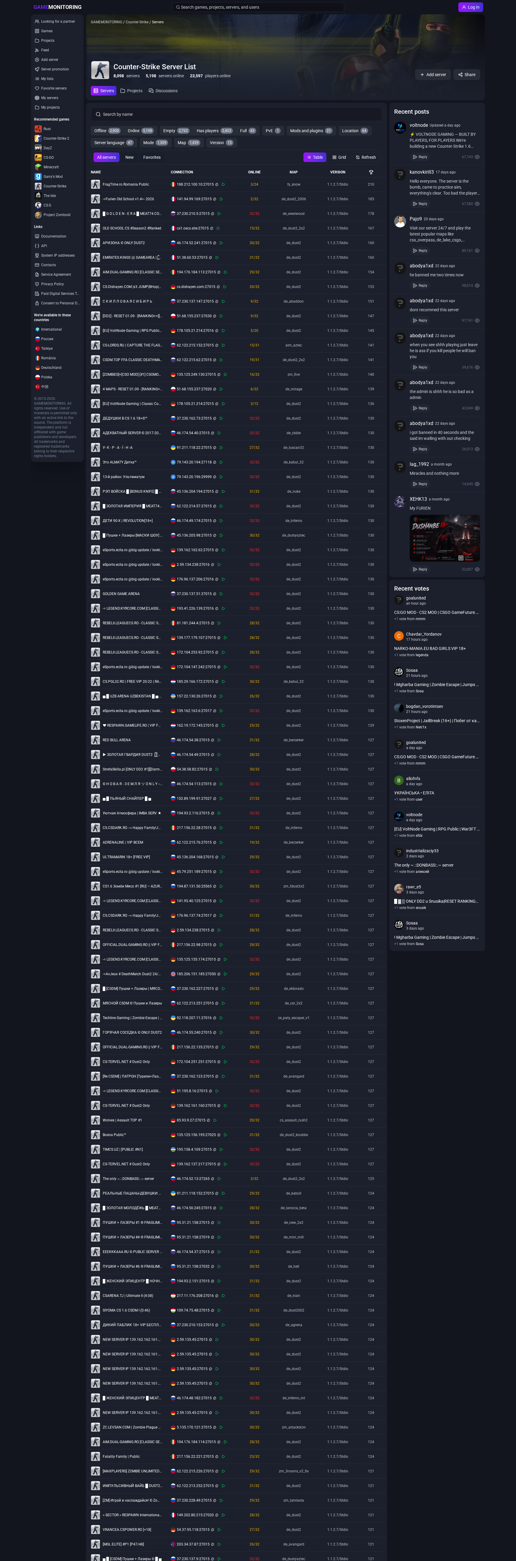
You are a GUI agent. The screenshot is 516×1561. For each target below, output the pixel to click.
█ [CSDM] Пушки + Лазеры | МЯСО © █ (132, 989)
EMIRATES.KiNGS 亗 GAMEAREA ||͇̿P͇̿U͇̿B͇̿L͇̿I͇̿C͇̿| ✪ (132, 257)
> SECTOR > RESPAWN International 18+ (132, 1515)
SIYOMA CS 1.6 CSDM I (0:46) (126, 1310)
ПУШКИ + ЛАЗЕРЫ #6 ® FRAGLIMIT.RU (132, 1266)
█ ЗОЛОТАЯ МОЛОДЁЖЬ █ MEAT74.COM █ (132, 1208)
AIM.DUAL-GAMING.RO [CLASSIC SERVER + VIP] (132, 272)
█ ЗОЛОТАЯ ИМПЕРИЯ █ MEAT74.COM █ (132, 506)
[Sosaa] (399, 672)
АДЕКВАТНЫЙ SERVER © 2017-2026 (132, 433)
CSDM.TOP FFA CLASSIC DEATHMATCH (132, 360)
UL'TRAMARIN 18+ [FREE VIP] (126, 857)
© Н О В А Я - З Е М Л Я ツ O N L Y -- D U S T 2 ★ (132, 784)
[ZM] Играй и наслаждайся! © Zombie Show (132, 1500)
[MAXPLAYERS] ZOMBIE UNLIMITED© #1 (132, 1471)
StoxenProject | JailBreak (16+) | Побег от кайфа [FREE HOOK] (437, 720)
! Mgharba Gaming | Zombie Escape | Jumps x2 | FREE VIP (437, 684)
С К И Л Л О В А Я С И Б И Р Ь (127, 301)
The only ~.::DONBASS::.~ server (128, 1179)
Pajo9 (416, 219)
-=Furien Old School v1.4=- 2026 (128, 199)
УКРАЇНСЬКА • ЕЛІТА (414, 792)
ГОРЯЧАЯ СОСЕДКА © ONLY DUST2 (132, 1032)
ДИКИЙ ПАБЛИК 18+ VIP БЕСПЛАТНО (132, 1325)
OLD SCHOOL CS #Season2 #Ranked (132, 228)
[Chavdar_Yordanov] (399, 636)
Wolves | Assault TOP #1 (122, 1120)
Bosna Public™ (114, 1135)
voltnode (419, 125)
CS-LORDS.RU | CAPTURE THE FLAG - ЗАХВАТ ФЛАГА (132, 345)
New (129, 157)
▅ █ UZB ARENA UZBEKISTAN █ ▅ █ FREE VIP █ (132, 696)
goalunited (416, 598)
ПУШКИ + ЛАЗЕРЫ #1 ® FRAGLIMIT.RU (132, 1223)
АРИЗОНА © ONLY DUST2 (124, 243)
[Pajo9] (400, 221)
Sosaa (412, 670)
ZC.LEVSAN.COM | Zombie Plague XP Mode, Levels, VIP (132, 1427)
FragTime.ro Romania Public (126, 184)
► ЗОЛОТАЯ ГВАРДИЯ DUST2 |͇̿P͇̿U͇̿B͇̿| (132, 755)
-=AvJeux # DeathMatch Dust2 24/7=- (132, 974)
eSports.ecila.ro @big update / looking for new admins (132, 550)
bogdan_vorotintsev (424, 706)
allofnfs (413, 778)
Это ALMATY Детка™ (120, 462)
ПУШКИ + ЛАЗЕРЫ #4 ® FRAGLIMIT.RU (132, 1237)
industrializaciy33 (422, 850)
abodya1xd (421, 266)
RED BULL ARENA (117, 740)
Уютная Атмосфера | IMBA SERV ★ (132, 813)
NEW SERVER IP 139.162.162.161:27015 (132, 1339)
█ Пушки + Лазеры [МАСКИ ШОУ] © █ (132, 535)
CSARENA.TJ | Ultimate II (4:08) (128, 1296)
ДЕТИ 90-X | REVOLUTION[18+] (128, 521)
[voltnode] (400, 128)
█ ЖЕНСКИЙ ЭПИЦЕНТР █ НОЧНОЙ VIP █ (132, 1281)
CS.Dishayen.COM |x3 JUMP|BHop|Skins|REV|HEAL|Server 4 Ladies (132, 287)
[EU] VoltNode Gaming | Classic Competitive (132, 404)
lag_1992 (419, 464)
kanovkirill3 (422, 172)
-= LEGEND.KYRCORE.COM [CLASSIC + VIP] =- (132, 608)
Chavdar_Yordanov (424, 634)
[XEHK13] (400, 502)
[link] (437, 141)
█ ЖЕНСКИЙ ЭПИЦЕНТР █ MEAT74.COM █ (132, 1398)
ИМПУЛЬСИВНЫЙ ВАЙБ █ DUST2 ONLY (132, 1486)
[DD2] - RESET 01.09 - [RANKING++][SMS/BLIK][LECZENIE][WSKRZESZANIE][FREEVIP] (132, 316)
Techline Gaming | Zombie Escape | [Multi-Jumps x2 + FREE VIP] (132, 1018)
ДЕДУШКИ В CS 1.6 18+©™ (125, 418)
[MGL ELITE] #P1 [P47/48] (123, 1544)
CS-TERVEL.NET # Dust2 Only (126, 1062)
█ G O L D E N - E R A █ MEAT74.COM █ (132, 214)
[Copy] (217, 184)
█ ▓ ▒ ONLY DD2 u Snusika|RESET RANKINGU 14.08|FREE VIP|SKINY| (437, 901)
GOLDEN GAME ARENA (121, 594)
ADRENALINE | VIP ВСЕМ (123, 842)
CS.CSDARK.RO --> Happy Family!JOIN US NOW (132, 828)
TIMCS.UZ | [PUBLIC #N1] (123, 1149)
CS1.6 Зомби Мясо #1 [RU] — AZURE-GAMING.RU (132, 886)
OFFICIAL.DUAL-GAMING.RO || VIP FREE (132, 945)
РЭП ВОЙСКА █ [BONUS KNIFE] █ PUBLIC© (132, 491)
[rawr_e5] (399, 888)
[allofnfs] (399, 780)
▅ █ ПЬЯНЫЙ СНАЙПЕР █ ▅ (127, 798)
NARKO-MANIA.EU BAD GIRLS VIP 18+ (430, 648)
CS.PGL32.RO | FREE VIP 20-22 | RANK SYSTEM (132, 681)
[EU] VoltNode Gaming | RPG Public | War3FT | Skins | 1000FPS (132, 331)
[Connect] (223, 184)
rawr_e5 (413, 886)
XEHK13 (418, 499)
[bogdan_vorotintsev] (399, 708)
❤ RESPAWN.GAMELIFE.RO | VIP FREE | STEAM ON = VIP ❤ (132, 725)
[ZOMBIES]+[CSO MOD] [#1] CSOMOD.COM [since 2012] (132, 374)
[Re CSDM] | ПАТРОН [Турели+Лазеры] (132, 1076)
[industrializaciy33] (399, 852)
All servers (106, 157)
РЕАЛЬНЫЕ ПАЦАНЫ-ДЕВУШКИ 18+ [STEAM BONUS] (132, 1193)
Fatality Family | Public (121, 1456)
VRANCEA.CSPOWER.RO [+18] (127, 1530)
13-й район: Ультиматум (124, 477)
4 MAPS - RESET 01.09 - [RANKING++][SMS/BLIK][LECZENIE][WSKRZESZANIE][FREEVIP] (132, 389)
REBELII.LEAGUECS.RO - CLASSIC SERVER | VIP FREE (132, 623)
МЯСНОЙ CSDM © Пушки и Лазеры (132, 1003)
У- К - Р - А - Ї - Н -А (118, 448)
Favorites (152, 157)
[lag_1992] (400, 467)
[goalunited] (399, 600)
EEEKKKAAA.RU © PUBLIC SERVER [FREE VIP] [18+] (132, 1252)
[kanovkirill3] (400, 175)
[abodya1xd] (400, 268)
